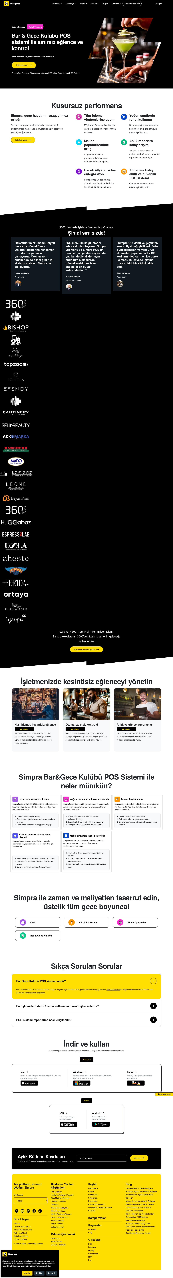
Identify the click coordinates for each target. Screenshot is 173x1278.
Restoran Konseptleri (134, 1210)
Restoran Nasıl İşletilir (135, 1229)
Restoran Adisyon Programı (62, 1194)
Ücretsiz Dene (130, 3)
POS (90, 1244)
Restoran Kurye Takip (60, 1217)
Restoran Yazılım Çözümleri (62, 1185)
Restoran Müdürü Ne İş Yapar (138, 1223)
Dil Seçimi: (18, 1194)
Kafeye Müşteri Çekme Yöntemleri (140, 1213)
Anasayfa (16, 73)
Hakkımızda (93, 1188)
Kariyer (91, 1191)
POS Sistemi (56, 1191)
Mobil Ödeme (56, 1241)
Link (90, 1256)
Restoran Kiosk (57, 1220)
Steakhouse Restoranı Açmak (138, 1233)
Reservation (93, 1253)
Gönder (137, 1158)
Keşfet (82, 3)
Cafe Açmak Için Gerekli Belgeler (139, 1188)
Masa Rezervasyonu (59, 1207)
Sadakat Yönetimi (58, 1201)
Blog (90, 1232)
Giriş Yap (115, 3)
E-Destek (94, 3)
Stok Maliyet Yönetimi (60, 1198)
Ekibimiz (91, 1210)
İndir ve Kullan (164, 1094)
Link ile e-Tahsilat (58, 1244)
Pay (90, 1260)
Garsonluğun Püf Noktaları (137, 1217)
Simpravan (92, 1197)
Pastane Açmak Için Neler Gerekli (140, 1204)
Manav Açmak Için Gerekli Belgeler (140, 1201)
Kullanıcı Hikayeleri (96, 1204)
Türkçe (158, 3)
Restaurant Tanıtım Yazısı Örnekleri (140, 1226)
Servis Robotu (57, 1223)
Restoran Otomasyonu (31, 73)
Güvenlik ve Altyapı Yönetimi (100, 1207)
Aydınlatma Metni (21, 1236)
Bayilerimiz (93, 1201)
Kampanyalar (71, 3)
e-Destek (92, 1229)
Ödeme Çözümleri (63, 1234)
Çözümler (56, 3)
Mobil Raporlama (58, 1210)
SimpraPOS (47, 73)
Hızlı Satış (55, 1238)
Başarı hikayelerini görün (84, 649)
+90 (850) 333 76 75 (22, 1226)
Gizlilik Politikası (20, 1239)
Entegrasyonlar (57, 1226)
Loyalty (91, 1250)
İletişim (105, 3)
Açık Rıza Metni (20, 1232)
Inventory (92, 1247)
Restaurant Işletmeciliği (135, 1220)
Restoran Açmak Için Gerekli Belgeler (141, 1191)
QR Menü (55, 1204)
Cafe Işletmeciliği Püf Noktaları (138, 1207)
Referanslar (93, 1194)
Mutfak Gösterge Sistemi (61, 1214)
